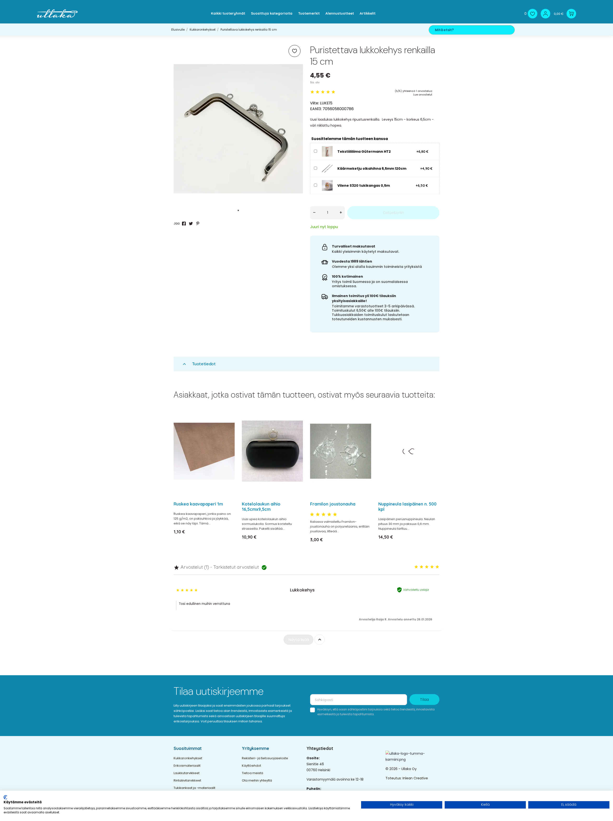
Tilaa (424, 699)
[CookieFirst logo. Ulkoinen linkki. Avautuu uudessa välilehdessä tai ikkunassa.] (5, 797)
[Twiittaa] (191, 223)
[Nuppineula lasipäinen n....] (433, 426)
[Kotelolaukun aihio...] (296, 426)
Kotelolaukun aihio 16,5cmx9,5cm (261, 506)
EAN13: (316, 109)
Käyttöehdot (251, 765)
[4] (328, 92)
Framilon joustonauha (332, 504)
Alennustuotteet (339, 13)
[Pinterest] (198, 223)
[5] (333, 92)
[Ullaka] (57, 13)
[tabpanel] (238, 129)
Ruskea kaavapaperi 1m (198, 504)
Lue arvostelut (422, 94)
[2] (317, 92)
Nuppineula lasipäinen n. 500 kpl (407, 506)
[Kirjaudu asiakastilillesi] (545, 13)
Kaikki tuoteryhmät (228, 13)
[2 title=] (317, 515)
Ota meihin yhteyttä (257, 780)
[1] (312, 92)
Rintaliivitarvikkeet (187, 780)
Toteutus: (394, 778)
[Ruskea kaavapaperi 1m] (228, 426)
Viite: (314, 103)
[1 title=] (312, 515)
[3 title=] (323, 515)
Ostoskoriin (393, 212)
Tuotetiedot (199, 364)
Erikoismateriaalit (187, 765)
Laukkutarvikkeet (186, 773)
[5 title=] (335, 515)
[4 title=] (329, 515)
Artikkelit (367, 13)
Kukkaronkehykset (188, 758)
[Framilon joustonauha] (364, 426)
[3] (323, 92)
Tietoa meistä (252, 773)
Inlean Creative (415, 778)
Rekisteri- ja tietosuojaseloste (265, 758)
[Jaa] (184, 223)
